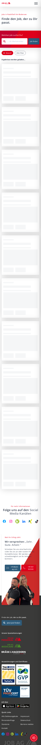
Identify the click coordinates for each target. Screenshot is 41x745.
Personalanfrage (8, 720)
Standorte (5, 724)
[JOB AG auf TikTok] (37, 521)
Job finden (34, 41)
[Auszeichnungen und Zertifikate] (20, 674)
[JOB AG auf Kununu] (17, 521)
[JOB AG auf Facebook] (4, 521)
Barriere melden (26, 724)
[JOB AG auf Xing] (30, 521)
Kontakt (5, 728)
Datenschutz (25, 720)
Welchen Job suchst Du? (12, 35)
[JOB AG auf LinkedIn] (24, 521)
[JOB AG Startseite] (6, 3)
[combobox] (14, 41)
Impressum (24, 716)
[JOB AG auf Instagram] (11, 521)
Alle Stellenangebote (10, 716)
